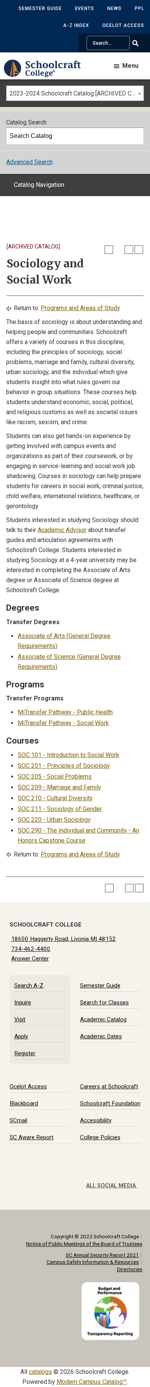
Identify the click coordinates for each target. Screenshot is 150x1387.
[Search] (136, 136)
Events (85, 8)
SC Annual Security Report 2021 (102, 1255)
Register (24, 1053)
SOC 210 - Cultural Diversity (55, 798)
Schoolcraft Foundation (110, 1103)
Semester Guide (40, 8)
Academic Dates (101, 1036)
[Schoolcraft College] (46, 73)
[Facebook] (106, 1174)
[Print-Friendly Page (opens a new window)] (129, 249)
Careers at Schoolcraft (109, 1086)
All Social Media (111, 1185)
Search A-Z (28, 985)
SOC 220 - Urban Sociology (54, 819)
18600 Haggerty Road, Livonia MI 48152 (63, 938)
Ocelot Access (123, 25)
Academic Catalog (103, 1019)
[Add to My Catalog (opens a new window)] (109, 249)
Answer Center (30, 958)
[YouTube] (137, 1174)
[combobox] (75, 93)
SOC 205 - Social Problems (55, 776)
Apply (21, 1036)
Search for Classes (104, 1002)
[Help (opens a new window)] (139, 249)
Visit (19, 1019)
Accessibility (96, 1120)
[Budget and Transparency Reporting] (112, 1287)
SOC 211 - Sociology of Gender (60, 809)
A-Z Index (76, 25)
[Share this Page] (119, 249)
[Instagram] (130, 1174)
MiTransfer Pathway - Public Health (65, 712)
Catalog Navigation (39, 184)
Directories (129, 1269)
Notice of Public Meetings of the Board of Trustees (84, 1244)
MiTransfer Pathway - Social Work (63, 723)
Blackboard (24, 1103)
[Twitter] (114, 1174)
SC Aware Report (31, 1137)
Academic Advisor (62, 530)
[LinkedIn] (122, 1174)
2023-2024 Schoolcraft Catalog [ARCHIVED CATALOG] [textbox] (76, 93)
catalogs (40, 1371)
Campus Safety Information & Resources (93, 1262)
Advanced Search (29, 162)
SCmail (18, 1120)
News (114, 8)
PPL (139, 8)
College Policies (100, 1137)
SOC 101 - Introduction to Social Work (68, 755)
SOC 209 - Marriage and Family (59, 787)
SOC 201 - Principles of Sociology (64, 765)
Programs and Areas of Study (80, 308)
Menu (130, 65)
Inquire (22, 1002)
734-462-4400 (30, 948)
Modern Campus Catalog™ (92, 1381)
